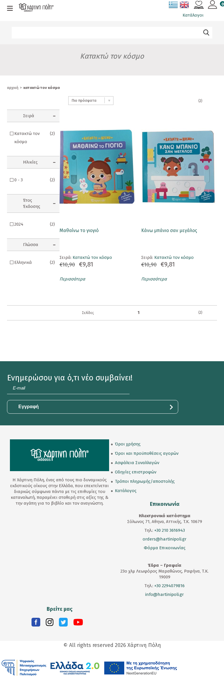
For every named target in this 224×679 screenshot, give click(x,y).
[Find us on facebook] (36, 623)
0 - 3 (34, 180)
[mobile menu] (10, 9)
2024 (34, 224)
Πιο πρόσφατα (84, 100)
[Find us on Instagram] (49, 623)
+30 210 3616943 (169, 530)
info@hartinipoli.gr (164, 594)
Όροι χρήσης (128, 444)
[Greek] (173, 6)
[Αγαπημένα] (199, 5)
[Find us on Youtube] (78, 623)
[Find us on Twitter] (63, 623)
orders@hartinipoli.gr (164, 539)
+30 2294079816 (169, 585)
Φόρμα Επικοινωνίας (165, 547)
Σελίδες (88, 313)
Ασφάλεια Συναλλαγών (137, 462)
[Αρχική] (36, 8)
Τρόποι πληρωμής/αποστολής (145, 481)
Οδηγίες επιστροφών (135, 472)
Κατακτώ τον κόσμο (34, 137)
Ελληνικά (34, 262)
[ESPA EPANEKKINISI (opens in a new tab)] (89, 667)
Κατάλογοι (193, 15)
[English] (185, 6)
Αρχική (12, 87)
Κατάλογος (125, 490)
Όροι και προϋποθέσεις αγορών (146, 453)
